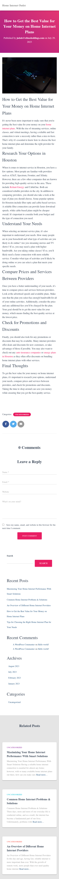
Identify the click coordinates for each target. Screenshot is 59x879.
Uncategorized (22, 414)
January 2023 (14, 683)
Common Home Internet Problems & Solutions (27, 599)
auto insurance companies (28, 352)
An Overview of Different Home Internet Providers (29, 605)
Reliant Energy (17, 187)
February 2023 (14, 677)
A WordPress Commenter (24, 644)
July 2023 (12, 671)
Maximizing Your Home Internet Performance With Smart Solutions (27, 754)
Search (10, 555)
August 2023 (13, 666)
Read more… (42, 774)
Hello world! (43, 644)
